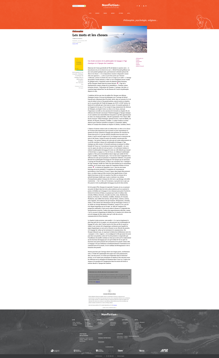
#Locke (137, 63)
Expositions (82, 341)
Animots (115, 305)
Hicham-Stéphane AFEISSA (109, 294)
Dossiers (101, 342)
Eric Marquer (79, 82)
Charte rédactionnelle (134, 336)
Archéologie (101, 323)
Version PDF (75, 43)
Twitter (109, 356)
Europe (87, 325)
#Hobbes (138, 64)
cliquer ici (98, 281)
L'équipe (126, 336)
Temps (105, 13)
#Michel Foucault (140, 66)
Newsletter (146, 6)
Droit (74, 322)
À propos (120, 333)
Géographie (88, 323)
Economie (79, 323)
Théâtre (137, 323)
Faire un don (120, 337)
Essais (100, 333)
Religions (112, 325)
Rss (144, 6)
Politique (75, 325)
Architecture (138, 326)
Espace (97, 13)
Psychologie (113, 323)
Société (74, 323)
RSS (111, 356)
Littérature (125, 322)
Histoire (100, 322)
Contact (126, 337)
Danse (136, 329)
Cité (90, 13)
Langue (124, 323)
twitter (139, 6)
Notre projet (120, 336)
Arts (128, 13)
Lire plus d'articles (109, 307)
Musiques (142, 322)
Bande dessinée (139, 327)
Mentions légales (120, 356)
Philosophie (113, 322)
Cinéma (137, 322)
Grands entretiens (104, 338)
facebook (137, 6)
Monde (87, 322)
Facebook (107, 356)
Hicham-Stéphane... (79, 38)
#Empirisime (139, 61)
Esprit (113, 13)
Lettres (121, 13)
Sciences (78, 322)
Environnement (89, 326)
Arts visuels (138, 325)
